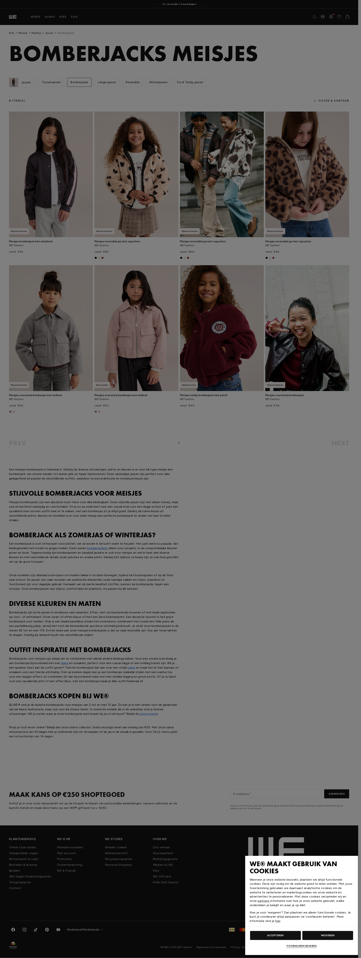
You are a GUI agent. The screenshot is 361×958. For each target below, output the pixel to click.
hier (278, 921)
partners (263, 901)
